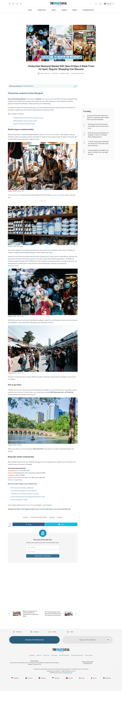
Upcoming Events (88, 10)
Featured (52, 517)
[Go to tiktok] (20, 3)
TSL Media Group (67, 672)
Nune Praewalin (45, 73)
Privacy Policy (89, 655)
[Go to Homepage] (58, 3)
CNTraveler (19, 246)
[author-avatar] (39, 74)
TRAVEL (53, 10)
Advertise (31, 655)
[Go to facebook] (9, 3)
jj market (59, 517)
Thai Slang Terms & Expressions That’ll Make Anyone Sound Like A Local (98, 126)
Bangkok (25, 517)
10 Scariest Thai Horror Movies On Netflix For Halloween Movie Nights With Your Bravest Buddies (98, 117)
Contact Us (46, 655)
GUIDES (74, 10)
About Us (38, 655)
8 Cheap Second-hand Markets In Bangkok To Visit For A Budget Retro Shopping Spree (98, 135)
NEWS (30, 10)
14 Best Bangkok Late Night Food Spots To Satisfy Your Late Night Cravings (98, 152)
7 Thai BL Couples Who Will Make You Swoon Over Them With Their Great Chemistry (98, 143)
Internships (54, 655)
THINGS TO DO (42, 10)
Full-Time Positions (64, 655)
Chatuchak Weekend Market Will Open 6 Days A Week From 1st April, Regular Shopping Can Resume (61, 68)
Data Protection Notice (77, 655)
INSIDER (64, 10)
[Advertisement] (43, 587)
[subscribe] (107, 639)
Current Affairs (64, 73)
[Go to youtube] (17, 3)
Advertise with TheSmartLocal (34, 640)
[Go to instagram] (13, 3)
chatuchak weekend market (39, 517)
